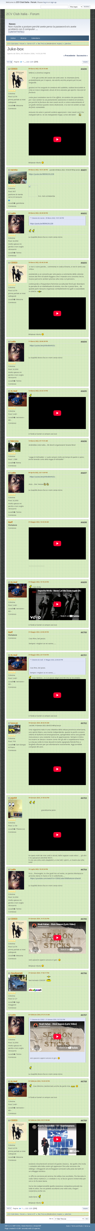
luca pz (14, 723)
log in (45, 2)
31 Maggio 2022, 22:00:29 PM (38, 632)
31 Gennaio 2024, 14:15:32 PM (38, 919)
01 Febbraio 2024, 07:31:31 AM (39, 1015)
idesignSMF (37, 1226)
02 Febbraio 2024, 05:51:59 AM (39, 1120)
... (25, 62)
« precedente (69, 55)
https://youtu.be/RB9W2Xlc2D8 (41, 174)
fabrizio (14, 441)
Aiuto (68, 1226)
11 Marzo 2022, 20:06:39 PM (38, 341)
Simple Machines (26, 1226)
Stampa (85, 62)
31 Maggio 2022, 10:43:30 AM (38, 522)
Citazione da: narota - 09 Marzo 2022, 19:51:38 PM (48, 218)
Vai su (9, 1208)
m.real (13, 390)
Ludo (13, 213)
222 (27, 62)
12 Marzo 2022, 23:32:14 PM (38, 391)
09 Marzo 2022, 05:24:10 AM (38, 69)
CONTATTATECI (16, 31)
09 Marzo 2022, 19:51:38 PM (38, 170)
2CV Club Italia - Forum (22, 14)
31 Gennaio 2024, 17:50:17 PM (38, 973)
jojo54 (13, 797)
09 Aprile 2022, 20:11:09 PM (38, 473)
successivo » (82, 55)
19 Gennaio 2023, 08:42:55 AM (38, 723)
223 (31, 62)
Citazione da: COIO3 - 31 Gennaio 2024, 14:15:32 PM (48, 1020)
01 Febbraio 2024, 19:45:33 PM (39, 1081)
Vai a (51, 1218)
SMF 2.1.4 (8, 1226)
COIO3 (13, 68)
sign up (53, 2)
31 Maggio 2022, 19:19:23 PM (38, 582)
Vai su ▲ (87, 1226)
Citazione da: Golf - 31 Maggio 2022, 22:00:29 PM (47, 660)
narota (13, 169)
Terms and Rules (77, 1226)
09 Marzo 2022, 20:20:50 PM (38, 213)
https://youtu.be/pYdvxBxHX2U (42, 345)
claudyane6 (16, 973)
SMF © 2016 (16, 1226)
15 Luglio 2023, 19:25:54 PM (38, 869)
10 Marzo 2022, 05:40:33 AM (38, 262)
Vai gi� (9, 62)
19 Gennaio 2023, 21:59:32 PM (38, 798)
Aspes (59, 43)
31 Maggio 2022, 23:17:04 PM (38, 655)
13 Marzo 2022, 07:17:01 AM (38, 441)
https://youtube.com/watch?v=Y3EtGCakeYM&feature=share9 (55, 878)
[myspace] (9, 200)
